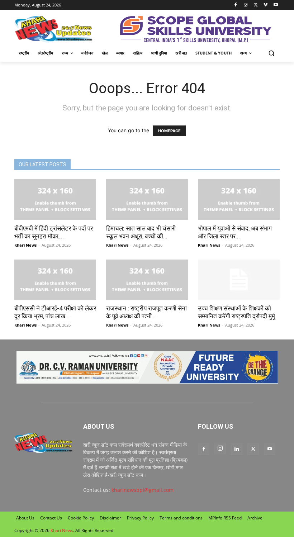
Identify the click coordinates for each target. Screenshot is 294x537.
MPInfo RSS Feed (225, 518)
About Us (25, 518)
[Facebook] (236, 5)
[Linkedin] (236, 449)
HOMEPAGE (169, 130)
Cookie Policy (81, 518)
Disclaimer (110, 518)
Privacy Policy (140, 518)
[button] (271, 53)
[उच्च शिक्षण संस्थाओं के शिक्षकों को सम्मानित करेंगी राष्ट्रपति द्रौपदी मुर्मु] (239, 280)
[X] (256, 5)
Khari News (25, 245)
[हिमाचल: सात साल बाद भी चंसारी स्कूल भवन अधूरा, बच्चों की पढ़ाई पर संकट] (147, 199)
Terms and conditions (181, 518)
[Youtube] (275, 5)
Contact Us (51, 518)
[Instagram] (246, 5)
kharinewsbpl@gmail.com (143, 489)
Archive (254, 518)
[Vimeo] (265, 5)
